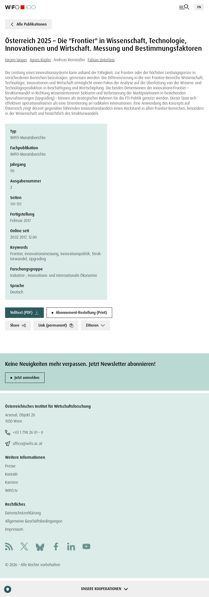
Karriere (11, 482)
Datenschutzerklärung (23, 513)
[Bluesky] (40, 547)
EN (199, 7)
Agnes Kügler (40, 60)
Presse (10, 466)
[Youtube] (86, 547)
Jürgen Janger (16, 60)
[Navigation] (184, 7)
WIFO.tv (11, 490)
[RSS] (9, 547)
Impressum (14, 529)
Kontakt (11, 474)
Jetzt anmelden (27, 377)
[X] (24, 547)
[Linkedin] (71, 547)
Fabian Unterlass (101, 60)
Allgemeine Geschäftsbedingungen (33, 521)
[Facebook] (56, 547)
